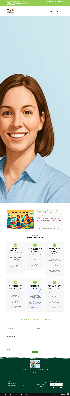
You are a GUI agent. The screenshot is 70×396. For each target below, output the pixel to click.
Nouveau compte (24, 381)
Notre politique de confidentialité (41, 382)
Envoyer (35, 351)
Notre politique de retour (40, 384)
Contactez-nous (23, 379)
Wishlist (22, 385)
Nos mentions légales (39, 386)
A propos (37, 388)
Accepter (62, 394)
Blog (22, 388)
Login (22, 383)
